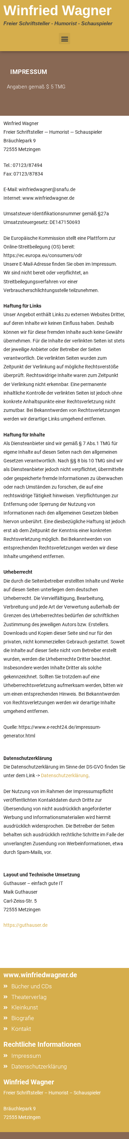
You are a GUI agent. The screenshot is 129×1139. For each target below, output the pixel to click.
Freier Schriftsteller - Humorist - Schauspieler (57, 23)
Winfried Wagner (57, 10)
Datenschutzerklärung (64, 775)
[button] (64, 38)
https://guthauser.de (25, 925)
